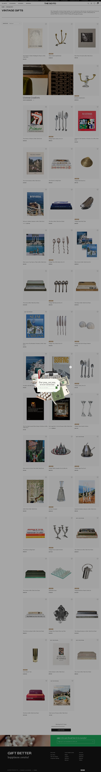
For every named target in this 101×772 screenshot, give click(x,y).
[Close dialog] (70, 367)
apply (54, 391)
